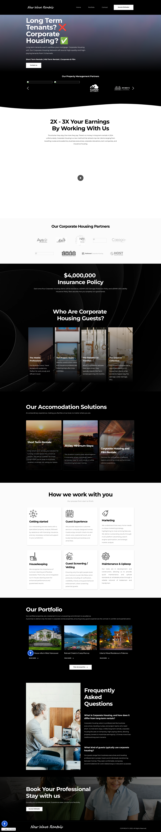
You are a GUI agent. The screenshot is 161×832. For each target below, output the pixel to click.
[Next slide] (133, 88)
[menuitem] (78, 7)
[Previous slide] (27, 88)
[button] (80, 178)
